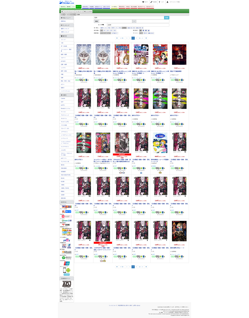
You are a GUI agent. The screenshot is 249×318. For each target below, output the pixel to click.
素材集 (68, 6)
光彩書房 (63, 171)
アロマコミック (65, 115)
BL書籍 (92, 6)
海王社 (62, 165)
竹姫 (101, 163)
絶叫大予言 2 (174, 115)
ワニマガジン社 (65, 161)
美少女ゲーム (141, 6)
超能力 (62, 87)
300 (115, 30)
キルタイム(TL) (65, 121)
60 (104, 30)
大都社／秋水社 (65, 188)
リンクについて (113, 305)
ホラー (62, 84)
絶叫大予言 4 (136, 115)
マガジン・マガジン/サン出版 (66, 154)
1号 (77, 119)
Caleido (63, 98)
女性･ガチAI (106, 6)
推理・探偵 (64, 71)
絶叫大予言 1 (79, 159)
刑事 (62, 77)
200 (111, 30)
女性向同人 (85, 6)
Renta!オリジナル (65, 108)
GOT (77, 122)
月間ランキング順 (116, 28)
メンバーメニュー (68, 11)
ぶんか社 (174, 78)
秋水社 (62, 178)
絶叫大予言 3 (155, 115)
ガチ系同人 (114, 6)
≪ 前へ (122, 38)
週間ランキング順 (105, 28)
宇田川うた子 (174, 75)
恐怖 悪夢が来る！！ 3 (177, 248)
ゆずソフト (64, 158)
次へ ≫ (141, 38)
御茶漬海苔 (79, 75)
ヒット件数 (101, 24)
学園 (62, 74)
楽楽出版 (63, 198)
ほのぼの (63, 61)
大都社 (62, 184)
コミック (78, 6)
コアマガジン (64, 131)
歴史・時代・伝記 (65, 81)
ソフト (73, 6)
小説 (62, 43)
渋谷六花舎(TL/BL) (66, 175)
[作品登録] (151, 0)
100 (108, 30)
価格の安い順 (131, 28)
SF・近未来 (64, 46)
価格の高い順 (139, 28)
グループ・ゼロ (80, 78)
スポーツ (63, 57)
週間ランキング (65, 28)
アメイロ (63, 111)
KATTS (62, 105)
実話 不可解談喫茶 (175, 71)
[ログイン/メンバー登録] (168, 0)
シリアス (63, 67)
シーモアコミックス (66, 135)
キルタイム (64, 118)
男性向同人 (122, 6)
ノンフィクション (65, 91)
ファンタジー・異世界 (66, 50)
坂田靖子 (154, 163)
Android (151, 33)
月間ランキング (65, 32)
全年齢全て (115, 33)
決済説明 (66, 274)
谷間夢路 (116, 75)
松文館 (62, 181)
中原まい (97, 163)
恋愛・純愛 (64, 64)
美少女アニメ (149, 6)
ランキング (78, 11)
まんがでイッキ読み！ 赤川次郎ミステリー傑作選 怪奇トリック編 (103, 161)
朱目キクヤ (105, 163)
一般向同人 (63, 6)
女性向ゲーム (98, 6)
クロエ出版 (64, 125)
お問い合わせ (136, 305)
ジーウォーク (64, 138)
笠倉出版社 (64, 168)
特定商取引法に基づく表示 (125, 305)
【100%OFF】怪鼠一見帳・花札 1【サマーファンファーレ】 (102, 249)
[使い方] (143, 0)
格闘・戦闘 (64, 54)
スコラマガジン (65, 146)
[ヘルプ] (160, 0)
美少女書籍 (134, 6)
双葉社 (154, 166)
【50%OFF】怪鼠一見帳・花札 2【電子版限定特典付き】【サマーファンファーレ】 (122, 161)
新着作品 (63, 21)
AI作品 (128, 6)
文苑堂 (62, 195)
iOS (146, 33)
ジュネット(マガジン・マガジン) (66, 142)
